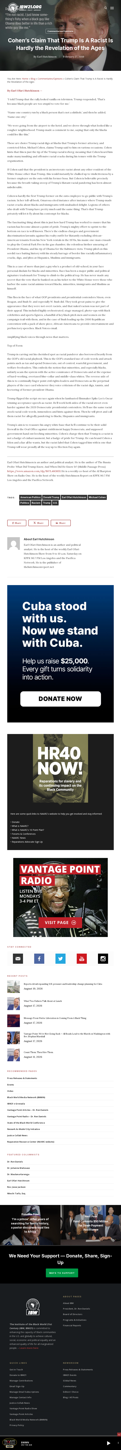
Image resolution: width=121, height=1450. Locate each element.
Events (10, 1084)
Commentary (69, 1386)
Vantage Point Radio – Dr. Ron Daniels (26, 1116)
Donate (16, 821)
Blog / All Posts (70, 1397)
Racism (36, 502)
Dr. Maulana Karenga (18, 1174)
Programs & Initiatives (74, 1319)
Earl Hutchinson (47, 56)
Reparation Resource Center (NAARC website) (30, 1141)
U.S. (55, 502)
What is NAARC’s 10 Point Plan (27, 829)
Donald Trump (51, 497)
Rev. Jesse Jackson (16, 1187)
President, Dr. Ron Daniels (76, 1308)
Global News (69, 1380)
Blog (33, 78)
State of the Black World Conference (26, 1122)
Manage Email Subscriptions (24, 1391)
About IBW (68, 1303)
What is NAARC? (20, 825)
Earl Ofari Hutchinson (74, 497)
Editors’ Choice (70, 1391)
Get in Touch (16, 1369)
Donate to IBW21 (18, 1375)
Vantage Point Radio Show (23, 1408)
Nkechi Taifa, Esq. (16, 1193)
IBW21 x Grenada (16, 1103)
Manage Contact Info (20, 1397)
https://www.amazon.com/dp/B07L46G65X (34, 471)
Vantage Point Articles (21, 1414)
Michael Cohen (97, 497)
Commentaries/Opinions (60, 31)
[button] (112, 7)
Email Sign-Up (17, 1386)
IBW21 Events (69, 1375)
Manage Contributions (21, 1380)
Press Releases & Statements (22, 1078)
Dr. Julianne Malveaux (18, 1168)
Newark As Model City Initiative (23, 1129)
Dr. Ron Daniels (15, 1161)
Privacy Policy (17, 1425)
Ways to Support (62, 1273)
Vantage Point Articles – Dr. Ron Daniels (27, 1110)
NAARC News (19, 837)
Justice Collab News (17, 1135)
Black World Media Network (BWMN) (26, 1097)
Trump (46, 502)
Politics (24, 502)
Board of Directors (72, 1314)
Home (25, 78)
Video (10, 1091)
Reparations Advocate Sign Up (27, 841)
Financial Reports (72, 1325)
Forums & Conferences (24, 833)
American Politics (30, 497)
